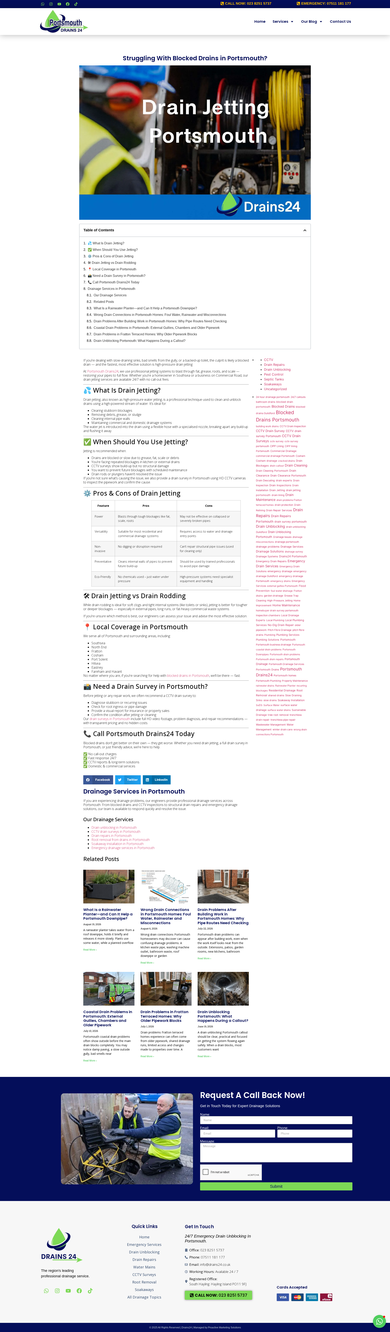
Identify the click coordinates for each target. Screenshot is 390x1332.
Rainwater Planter (285, 685)
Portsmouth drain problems (285, 654)
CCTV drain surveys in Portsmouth (115, 831)
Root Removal (144, 1282)
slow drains (270, 700)
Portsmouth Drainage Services (286, 664)
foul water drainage (282, 590)
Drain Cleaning (296, 465)
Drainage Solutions (270, 551)
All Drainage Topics (144, 1297)
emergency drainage (280, 571)
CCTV (268, 360)
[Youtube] (59, 4)
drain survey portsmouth (290, 521)
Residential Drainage (282, 690)
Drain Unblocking (277, 369)
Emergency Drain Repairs (271, 561)
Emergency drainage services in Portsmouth (123, 848)
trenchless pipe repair (283, 719)
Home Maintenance (286, 605)
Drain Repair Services (279, 510)
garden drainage (273, 595)
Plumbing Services (287, 634)
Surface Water (271, 705)
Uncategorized (275, 389)
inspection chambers (268, 615)
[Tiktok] (76, 4)
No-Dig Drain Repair (281, 625)
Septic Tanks (274, 379)
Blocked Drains (283, 406)
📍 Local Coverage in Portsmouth (112, 269)
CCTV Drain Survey (270, 431)
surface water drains (279, 709)
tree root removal (278, 714)
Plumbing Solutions (267, 639)
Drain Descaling (265, 480)
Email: (204, 1127)
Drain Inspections (280, 485)
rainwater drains (265, 685)
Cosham (300, 455)
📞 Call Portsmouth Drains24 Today (113, 282)
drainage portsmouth (287, 541)
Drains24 (187, 1327)
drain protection (284, 504)
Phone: (282, 1127)
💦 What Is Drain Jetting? (106, 243)
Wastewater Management (271, 724)
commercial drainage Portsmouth (275, 455)
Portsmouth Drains (267, 669)
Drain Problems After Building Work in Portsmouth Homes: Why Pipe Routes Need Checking (160, 321)
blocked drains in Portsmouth (188, 675)
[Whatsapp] (42, 4)
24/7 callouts (298, 397)
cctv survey (277, 441)
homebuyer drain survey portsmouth (277, 610)
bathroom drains (265, 401)
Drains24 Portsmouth (293, 556)
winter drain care (282, 729)
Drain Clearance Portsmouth (288, 475)
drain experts (284, 480)
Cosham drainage (266, 460)
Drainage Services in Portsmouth (111, 288)
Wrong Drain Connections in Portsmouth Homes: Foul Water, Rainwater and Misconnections (160, 314)
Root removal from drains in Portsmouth (120, 839)
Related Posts (104, 301)
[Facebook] (67, 4)
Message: (207, 1141)
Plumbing (269, 634)
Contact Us (340, 21)
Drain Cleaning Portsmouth (272, 470)
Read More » (90, 949)
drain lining (278, 495)
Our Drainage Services (110, 295)
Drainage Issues (282, 536)
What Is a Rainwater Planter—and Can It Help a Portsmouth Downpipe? (145, 308)
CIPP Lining (277, 446)
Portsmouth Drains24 (102, 371)
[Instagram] (51, 4)
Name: (205, 1114)
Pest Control (273, 374)
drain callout (277, 465)
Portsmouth (288, 639)
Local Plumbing (275, 620)
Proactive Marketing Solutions (224, 1327)
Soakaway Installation (291, 700)
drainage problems (268, 546)
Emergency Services (144, 1244)
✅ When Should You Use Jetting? (113, 249)
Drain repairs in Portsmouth (111, 835)
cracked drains (286, 460)
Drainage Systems (267, 556)
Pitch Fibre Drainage (279, 629)
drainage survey (294, 551)
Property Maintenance (295, 680)
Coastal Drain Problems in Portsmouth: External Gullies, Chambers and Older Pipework (157, 327)
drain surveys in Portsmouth (110, 719)
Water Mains (144, 1267)
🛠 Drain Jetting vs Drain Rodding (112, 262)
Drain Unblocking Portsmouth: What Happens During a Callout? (139, 340)
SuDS (259, 705)
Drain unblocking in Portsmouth (114, 827)
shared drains (276, 695)
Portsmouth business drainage (273, 644)
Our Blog (309, 21)
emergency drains (280, 581)
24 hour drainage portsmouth (273, 397)
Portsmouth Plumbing (268, 680)
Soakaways (273, 384)
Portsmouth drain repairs (270, 659)
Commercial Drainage (283, 451)
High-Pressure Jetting (279, 600)
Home (259, 21)
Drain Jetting (277, 490)
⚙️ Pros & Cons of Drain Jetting (110, 256)
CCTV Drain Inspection (293, 426)
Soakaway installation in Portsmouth (117, 843)
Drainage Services (292, 546)
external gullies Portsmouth (282, 585)
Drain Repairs (274, 365)
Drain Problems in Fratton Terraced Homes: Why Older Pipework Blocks (145, 334)
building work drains (267, 426)
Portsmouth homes (285, 675)
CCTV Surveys (144, 1274)
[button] (305, 230)
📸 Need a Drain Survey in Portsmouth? (116, 275)
